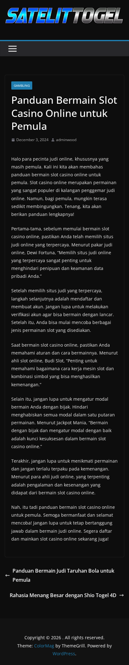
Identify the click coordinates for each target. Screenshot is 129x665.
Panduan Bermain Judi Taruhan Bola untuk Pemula (63, 575)
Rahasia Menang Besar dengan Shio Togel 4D (63, 595)
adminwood (66, 139)
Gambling (22, 85)
